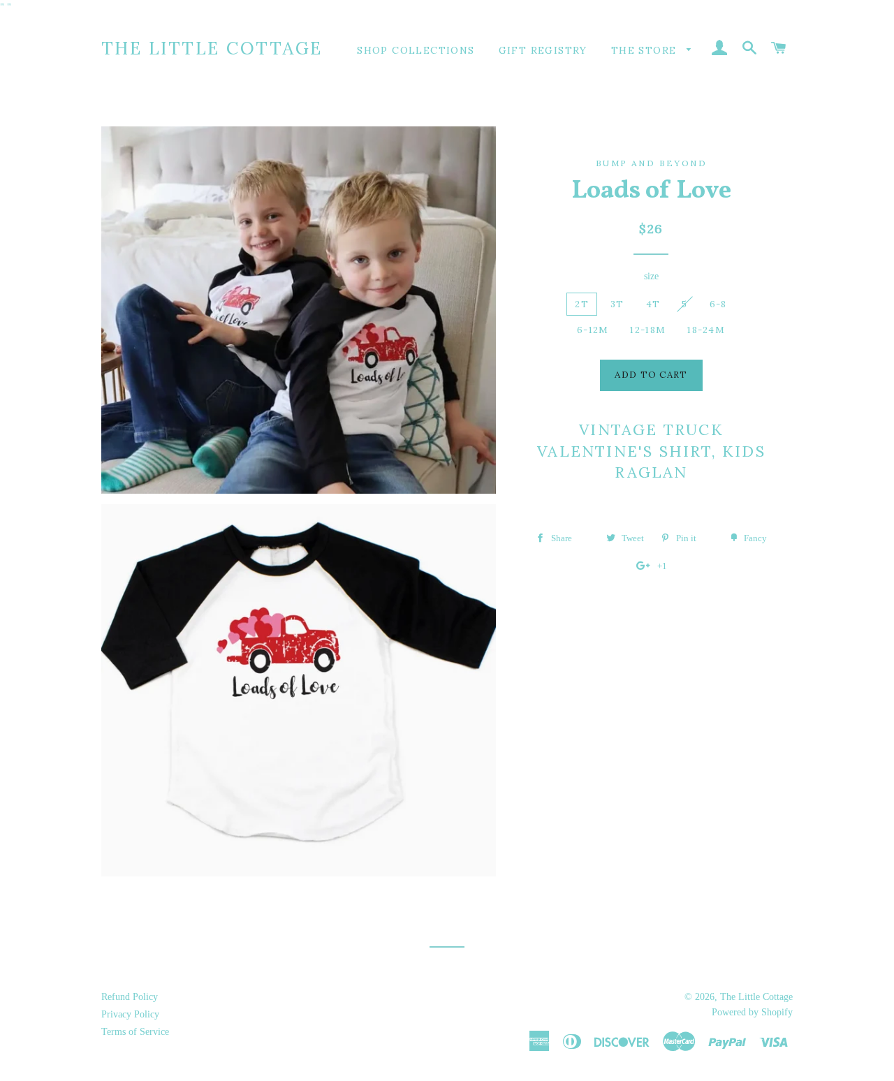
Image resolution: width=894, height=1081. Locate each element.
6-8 (718, 304)
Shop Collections (415, 50)
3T (617, 304)
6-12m (593, 330)
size (651, 276)
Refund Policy (129, 997)
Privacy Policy (130, 1014)
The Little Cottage (212, 48)
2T (582, 304)
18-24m (706, 330)
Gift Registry (543, 50)
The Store (645, 50)
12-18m (648, 330)
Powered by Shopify (752, 1012)
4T (653, 304)
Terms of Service (135, 1032)
